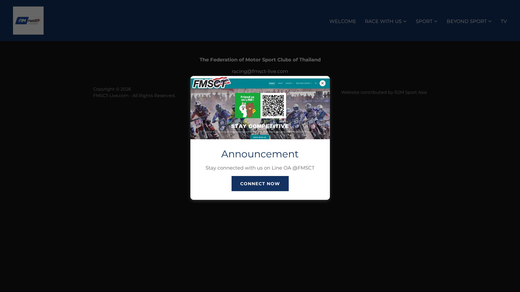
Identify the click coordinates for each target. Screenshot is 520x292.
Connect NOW (260, 183)
